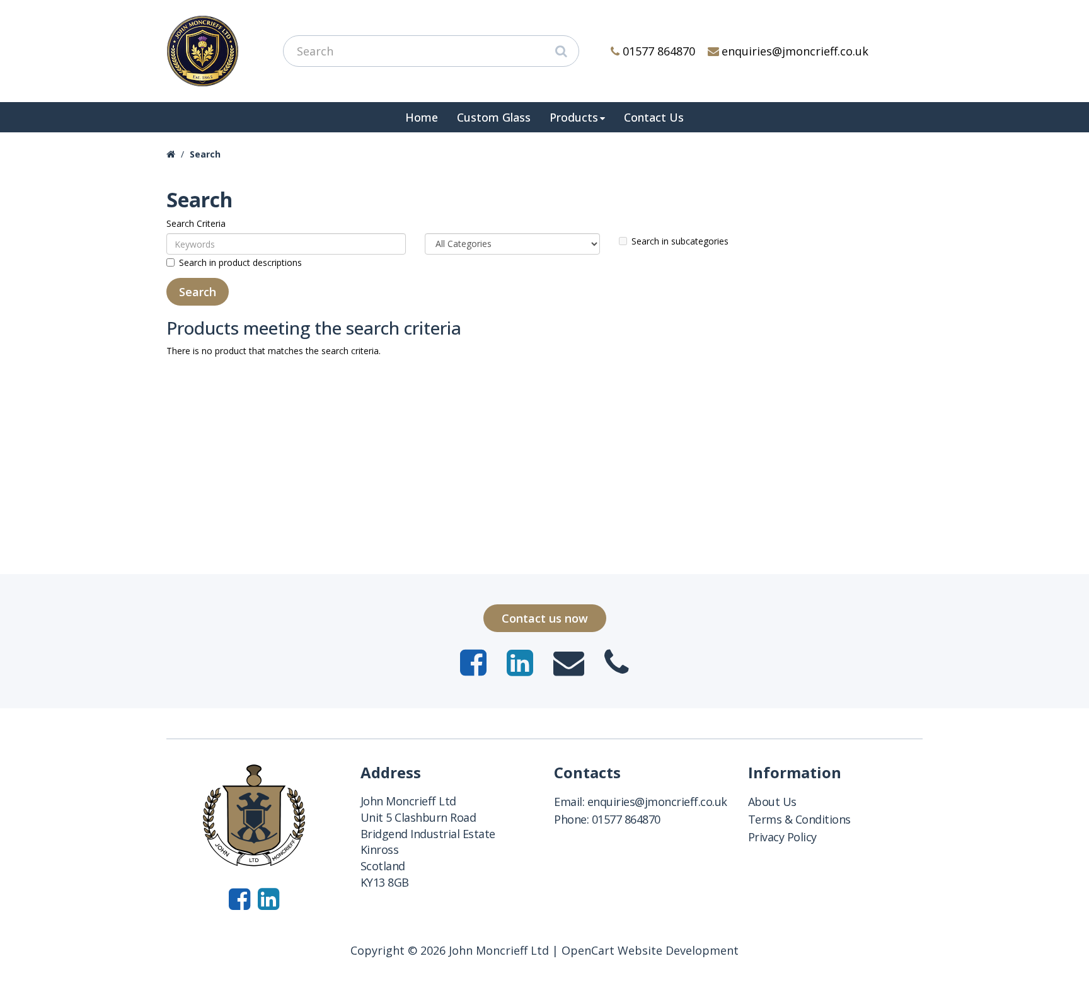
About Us (772, 801)
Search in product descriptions (240, 262)
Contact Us (654, 117)
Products (574, 117)
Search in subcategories (680, 241)
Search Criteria (196, 223)
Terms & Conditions (799, 819)
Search (205, 154)
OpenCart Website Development (650, 950)
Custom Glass (494, 117)
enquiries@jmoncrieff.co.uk (795, 51)
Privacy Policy (782, 836)
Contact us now (545, 618)
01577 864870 (659, 51)
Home (421, 117)
